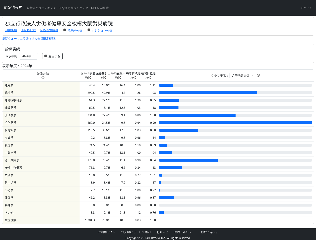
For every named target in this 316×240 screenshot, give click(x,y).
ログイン (306, 8)
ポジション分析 (102, 30)
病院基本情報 (49, 30)
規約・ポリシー (184, 232)
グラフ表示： (220, 75)
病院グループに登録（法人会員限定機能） (30, 39)
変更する (54, 56)
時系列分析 (74, 30)
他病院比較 (28, 30)
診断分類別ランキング (41, 8)
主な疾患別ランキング (73, 8)
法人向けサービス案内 (136, 232)
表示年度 (11, 56)
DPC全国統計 (100, 8)
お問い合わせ (209, 232)
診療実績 (11, 30)
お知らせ (162, 232)
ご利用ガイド (107, 232)
